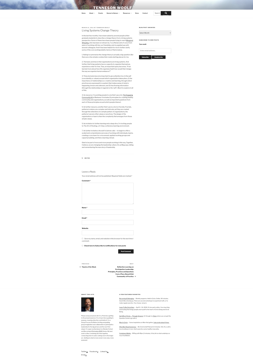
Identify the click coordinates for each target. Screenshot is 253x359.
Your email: (142, 44)
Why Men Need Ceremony (127, 327)
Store (137, 13)
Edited (87, 158)
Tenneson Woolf (112, 8)
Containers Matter (125, 333)
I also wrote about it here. (161, 322)
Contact (145, 13)
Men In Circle (123, 322)
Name (84, 208)
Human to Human (112, 13)
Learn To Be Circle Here (126, 307)
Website (85, 228)
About (91, 13)
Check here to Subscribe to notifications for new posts (105, 246)
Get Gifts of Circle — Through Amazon (131, 316)
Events (100, 13)
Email (84, 218)
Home (83, 13)
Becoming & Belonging (126, 298)
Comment (86, 181)
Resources (126, 13)
